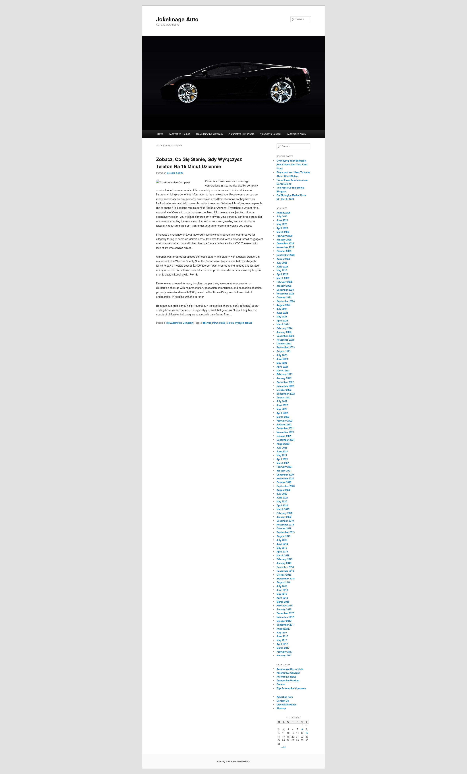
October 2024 (284, 297)
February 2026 (284, 235)
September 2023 (286, 347)
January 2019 (284, 563)
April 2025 (282, 274)
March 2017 (283, 647)
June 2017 (282, 636)
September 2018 (286, 578)
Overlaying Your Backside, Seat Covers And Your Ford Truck (292, 164)
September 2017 (286, 624)
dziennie (206, 322)
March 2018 (283, 601)
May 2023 (282, 362)
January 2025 (284, 285)
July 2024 (282, 309)
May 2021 (282, 455)
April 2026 (282, 228)
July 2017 (282, 632)
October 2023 (284, 343)
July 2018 (282, 586)
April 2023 (282, 366)
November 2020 (285, 478)
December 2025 (285, 243)
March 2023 (283, 370)
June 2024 (282, 312)
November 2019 (285, 524)
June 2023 (282, 359)
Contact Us (283, 700)
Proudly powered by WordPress (233, 761)
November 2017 (285, 617)
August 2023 (283, 351)
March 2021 (283, 463)
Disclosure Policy (286, 704)
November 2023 (285, 339)
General (281, 684)
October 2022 (284, 389)
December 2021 (285, 428)
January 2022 (284, 424)
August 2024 (283, 305)
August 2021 (283, 443)
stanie (222, 322)
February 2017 (284, 651)
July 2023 (282, 355)
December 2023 (285, 335)
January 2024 (284, 332)
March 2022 (283, 416)
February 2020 (284, 513)
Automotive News (296, 133)
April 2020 (282, 505)
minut (215, 322)
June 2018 (282, 590)
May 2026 (282, 224)
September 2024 (286, 301)
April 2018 (282, 598)
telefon (230, 322)
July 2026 (282, 216)
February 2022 (284, 420)
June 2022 (282, 405)
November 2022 (285, 386)
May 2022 (282, 409)
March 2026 (283, 232)
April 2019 (282, 551)
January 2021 (284, 470)
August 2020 (283, 490)
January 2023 (284, 378)
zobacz (248, 322)
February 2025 (284, 282)
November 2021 (285, 432)
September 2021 (286, 439)
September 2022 (286, 393)
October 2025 (284, 251)
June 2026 (282, 220)
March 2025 (283, 278)
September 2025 (286, 255)
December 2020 (285, 474)
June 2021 (282, 451)
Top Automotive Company (209, 133)
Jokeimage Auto (177, 19)
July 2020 (282, 493)
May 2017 (282, 640)
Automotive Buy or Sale (241, 133)
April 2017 (282, 644)
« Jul (283, 747)
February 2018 (284, 605)
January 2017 (284, 655)
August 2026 (283, 212)
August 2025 (283, 259)
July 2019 (282, 540)
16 (307, 732)
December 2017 (285, 613)
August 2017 (283, 628)
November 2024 (285, 293)
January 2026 (284, 239)
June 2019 (282, 544)
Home (160, 133)
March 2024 (283, 324)
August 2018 (283, 582)
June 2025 (282, 266)
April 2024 (282, 320)
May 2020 (282, 501)
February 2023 (284, 374)
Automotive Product (179, 133)
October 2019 (284, 528)
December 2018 (285, 567)
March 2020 (283, 509)
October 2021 (284, 436)
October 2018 (284, 574)
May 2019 (282, 547)
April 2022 (282, 413)
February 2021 (284, 466)
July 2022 (282, 401)
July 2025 (282, 262)
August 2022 (283, 397)
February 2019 (284, 559)
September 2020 (286, 486)
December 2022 (285, 382)
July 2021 (282, 447)
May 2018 (282, 593)
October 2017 (284, 620)
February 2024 (284, 328)
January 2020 (284, 517)
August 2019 (283, 536)
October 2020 (284, 482)
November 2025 (285, 247)
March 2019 (283, 555)
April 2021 (282, 459)
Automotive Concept (270, 133)
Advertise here (285, 697)
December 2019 (285, 520)
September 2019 (286, 532)
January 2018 (284, 609)
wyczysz (239, 322)
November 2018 (285, 571)
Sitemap (281, 708)
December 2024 (285, 289)
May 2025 (282, 270)
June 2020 (282, 497)
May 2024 (282, 316)
